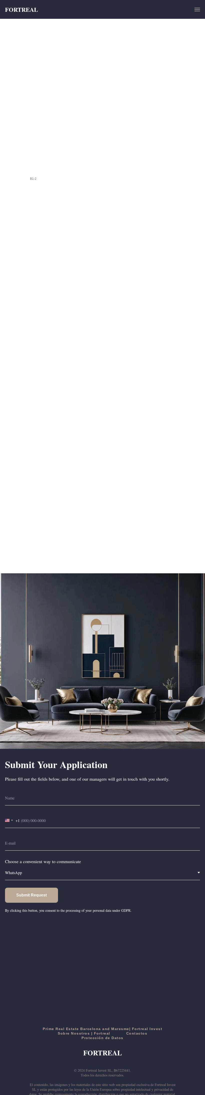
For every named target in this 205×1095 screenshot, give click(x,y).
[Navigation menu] (197, 9)
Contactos (137, 1033)
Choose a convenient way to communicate (43, 861)
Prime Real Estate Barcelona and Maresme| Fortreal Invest (102, 1029)
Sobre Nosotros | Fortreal (84, 1033)
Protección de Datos (103, 1038)
